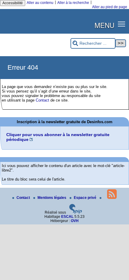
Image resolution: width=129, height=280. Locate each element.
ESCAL (67, 217)
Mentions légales (52, 198)
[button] (121, 24)
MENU (104, 25)
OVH (75, 221)
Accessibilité (12, 3)
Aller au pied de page (109, 7)
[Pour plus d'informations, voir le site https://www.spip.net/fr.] (75, 212)
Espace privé (85, 198)
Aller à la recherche (73, 3)
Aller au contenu (40, 3)
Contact (42, 100)
